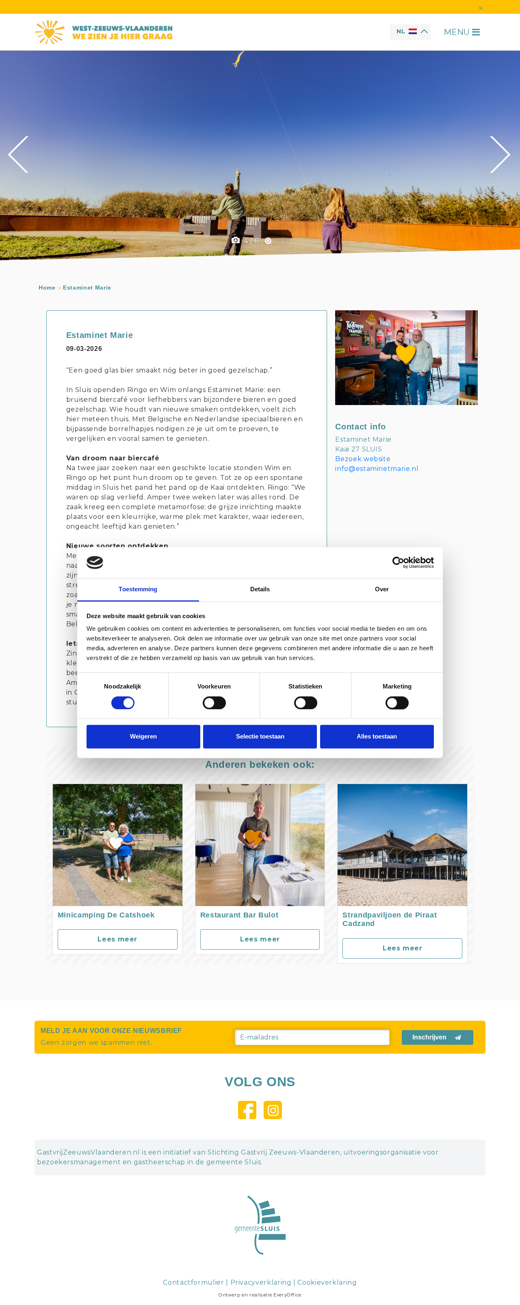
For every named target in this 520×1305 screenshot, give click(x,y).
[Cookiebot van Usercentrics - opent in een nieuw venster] (398, 562)
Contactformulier (193, 1282)
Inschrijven (429, 1037)
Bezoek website (362, 459)
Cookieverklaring (327, 1282)
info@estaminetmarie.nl (376, 469)
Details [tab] (260, 589)
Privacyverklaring (261, 1282)
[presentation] (19, 154)
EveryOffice (287, 1295)
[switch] (214, 702)
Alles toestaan (377, 736)
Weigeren (143, 736)
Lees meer (117, 939)
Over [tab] (382, 589)
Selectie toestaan (260, 736)
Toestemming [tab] (138, 589)
